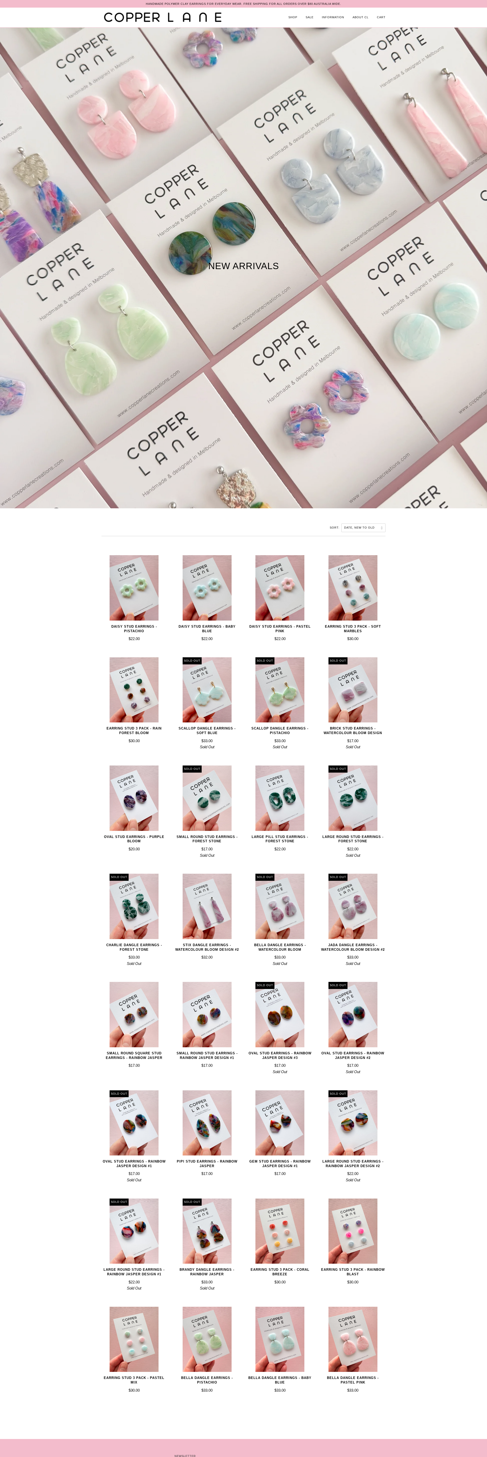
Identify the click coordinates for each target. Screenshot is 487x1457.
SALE (310, 17)
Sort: (335, 527)
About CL (361, 17)
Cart (381, 17)
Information (333, 17)
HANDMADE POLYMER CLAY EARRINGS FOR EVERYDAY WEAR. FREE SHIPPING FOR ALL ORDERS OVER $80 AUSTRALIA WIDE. (243, 3)
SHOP (292, 17)
